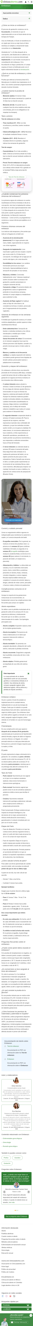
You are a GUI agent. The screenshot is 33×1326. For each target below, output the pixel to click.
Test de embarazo (13, 1046)
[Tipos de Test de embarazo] (16, 183)
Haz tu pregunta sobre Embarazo (16, 1216)
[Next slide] (28, 1191)
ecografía (14, 551)
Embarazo (10, 1059)
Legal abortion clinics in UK (10, 1285)
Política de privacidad (8, 1269)
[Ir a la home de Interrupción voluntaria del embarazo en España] (12, 2)
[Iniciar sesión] (25, 2)
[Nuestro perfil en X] (14, 1296)
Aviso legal (5, 1266)
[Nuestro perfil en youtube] (10, 1296)
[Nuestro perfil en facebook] (2, 1296)
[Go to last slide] (4, 1191)
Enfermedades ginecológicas (12, 1138)
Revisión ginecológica (10, 1146)
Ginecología (7, 1142)
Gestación (7, 1163)
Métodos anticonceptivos (9, 1242)
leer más (12, 1202)
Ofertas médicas (6, 1247)
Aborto (3, 1231)
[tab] (15, 1210)
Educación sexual (7, 1253)
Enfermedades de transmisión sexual (13, 1244)
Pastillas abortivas (7, 1233)
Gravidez (17, 1158)
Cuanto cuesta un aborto (9, 1236)
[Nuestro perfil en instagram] (6, 1296)
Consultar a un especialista (14, 520)
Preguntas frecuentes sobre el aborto (13, 1239)
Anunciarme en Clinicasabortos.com (13, 1263)
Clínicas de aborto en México (10, 1280)
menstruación (24, 69)
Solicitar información (20, 1322)
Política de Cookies (7, 1272)
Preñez (6, 1158)
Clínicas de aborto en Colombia (11, 1282)
